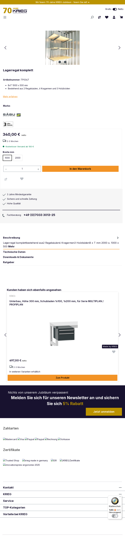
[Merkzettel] (106, 17)
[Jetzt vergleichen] (99, 17)
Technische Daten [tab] (14, 251)
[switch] (115, 9)
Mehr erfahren (10, 96)
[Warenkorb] (121, 17)
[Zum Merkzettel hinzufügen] (21, 179)
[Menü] (6, 17)
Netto (120, 9)
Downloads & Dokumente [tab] (18, 257)
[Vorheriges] (5, 48)
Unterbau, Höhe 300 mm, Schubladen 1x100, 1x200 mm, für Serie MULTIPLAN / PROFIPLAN (56, 303)
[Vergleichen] (6, 179)
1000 (7, 158)
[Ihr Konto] (114, 17)
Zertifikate (11, 450)
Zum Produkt (62, 377)
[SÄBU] (13, 114)
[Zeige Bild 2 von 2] (65, 62)
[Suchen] (92, 17)
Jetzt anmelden (103, 411)
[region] (62, 335)
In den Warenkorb (80, 168)
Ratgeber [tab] (8, 262)
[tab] (61, 242)
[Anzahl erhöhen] (38, 169)
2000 (17, 158)
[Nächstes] (119, 48)
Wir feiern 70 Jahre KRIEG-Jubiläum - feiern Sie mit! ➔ (62, 2)
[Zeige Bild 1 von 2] (60, 62)
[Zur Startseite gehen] (36, 10)
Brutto (108, 9)
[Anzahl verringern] (6, 169)
